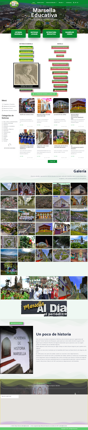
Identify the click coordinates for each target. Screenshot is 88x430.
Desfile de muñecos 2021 (27, 114)
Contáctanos (69, 2)
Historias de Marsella (50, 2)
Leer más (21, 124)
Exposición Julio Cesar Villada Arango (43, 146)
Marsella (61, 2)
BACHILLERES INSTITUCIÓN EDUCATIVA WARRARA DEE (77, 117)
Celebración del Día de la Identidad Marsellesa (61, 146)
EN (75, 2)
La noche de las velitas (60, 114)
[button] (74, 3)
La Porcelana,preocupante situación (77, 147)
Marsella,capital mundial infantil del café (43, 115)
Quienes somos (40, 2)
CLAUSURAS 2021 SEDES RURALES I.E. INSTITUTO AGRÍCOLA (27, 147)
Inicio (34, 2)
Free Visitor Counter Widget (10, 148)
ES (77, 2)
